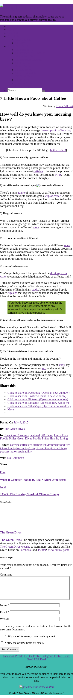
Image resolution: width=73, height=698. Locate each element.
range (21, 192)
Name (4, 605)
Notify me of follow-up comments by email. (30, 636)
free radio (22, 448)
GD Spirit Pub (23, 76)
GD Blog (13, 32)
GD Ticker (47, 435)
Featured (35, 435)
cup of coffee (53, 195)
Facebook (25, 550)
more (36, 227)
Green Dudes (23, 66)
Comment (7, 574)
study (35, 289)
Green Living (59, 448)
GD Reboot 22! (24, 49)
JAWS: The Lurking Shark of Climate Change (29, 494)
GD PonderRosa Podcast (30, 53)
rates (67, 245)
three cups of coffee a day (56, 130)
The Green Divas (14, 428)
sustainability (24, 451)
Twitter (42, 550)
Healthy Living (59, 438)
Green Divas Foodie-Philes (33, 438)
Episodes (12, 26)
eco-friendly (35, 444)
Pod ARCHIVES (17, 46)
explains (12, 292)
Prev (2, 472)
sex (44, 368)
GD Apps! (21, 42)
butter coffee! (58, 150)
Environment (51, 444)
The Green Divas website (15, 546)
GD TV (12, 29)
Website (4, 619)
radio (13, 451)
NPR (58, 174)
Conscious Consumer (16, 435)
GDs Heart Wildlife (26, 73)
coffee (24, 444)
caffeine (38, 171)
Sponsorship (22, 86)
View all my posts (58, 550)
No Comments (15, 457)
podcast (4, 451)
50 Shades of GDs (26, 56)
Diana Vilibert (64, 106)
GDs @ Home (23, 69)
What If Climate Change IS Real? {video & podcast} (33, 479)
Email (4, 612)
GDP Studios (23, 39)
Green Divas (43, 448)
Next (3, 487)
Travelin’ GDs (23, 83)
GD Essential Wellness (28, 59)
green (31, 448)
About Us (13, 36)
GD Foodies (22, 63)
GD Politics (22, 79)
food (62, 444)
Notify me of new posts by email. (24, 642)
